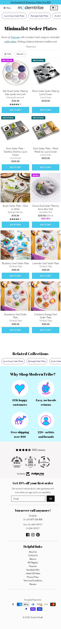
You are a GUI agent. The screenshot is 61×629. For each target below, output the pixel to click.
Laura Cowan (45, 97)
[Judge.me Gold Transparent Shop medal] (44, 462)
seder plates (10, 41)
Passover (15, 37)
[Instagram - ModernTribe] (33, 535)
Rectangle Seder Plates (39, 16)
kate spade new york (15, 97)
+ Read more (30, 46)
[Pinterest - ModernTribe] (38, 535)
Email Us (33, 515)
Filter (9, 54)
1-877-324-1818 (35, 519)
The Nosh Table (15, 266)
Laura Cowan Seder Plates (14, 16)
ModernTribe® (37, 617)
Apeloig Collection (15, 212)
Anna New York (45, 212)
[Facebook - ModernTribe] (28, 535)
